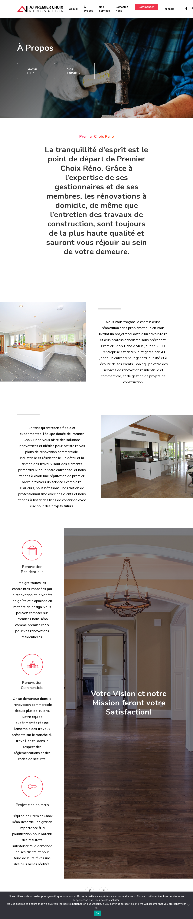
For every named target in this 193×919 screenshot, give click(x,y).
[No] (188, 905)
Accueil (73, 8)
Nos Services (104, 8)
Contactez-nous (122, 8)
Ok (97, 913)
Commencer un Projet (146, 8)
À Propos (88, 8)
